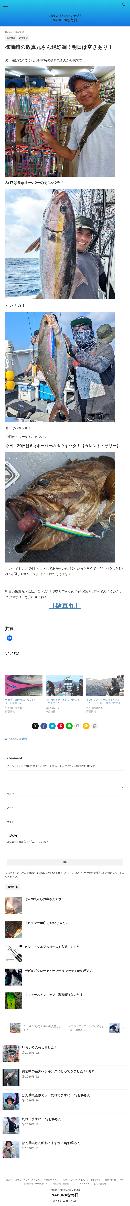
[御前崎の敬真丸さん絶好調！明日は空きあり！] (52, 726)
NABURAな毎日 (65, 20)
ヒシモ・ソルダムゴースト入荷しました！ (54, 947)
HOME (8, 1180)
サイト (10, 821)
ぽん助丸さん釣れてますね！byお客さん (51, 1143)
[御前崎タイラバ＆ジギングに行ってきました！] (64, 685)
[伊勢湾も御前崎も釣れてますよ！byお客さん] (23, 685)
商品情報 (12, 738)
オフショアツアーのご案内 (27, 1180)
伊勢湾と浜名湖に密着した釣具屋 (65, 1190)
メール (11, 807)
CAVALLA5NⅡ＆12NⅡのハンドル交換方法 (82, 1180)
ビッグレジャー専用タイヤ (36, 1183)
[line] (69, 726)
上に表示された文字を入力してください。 (29, 841)
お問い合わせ (100, 1183)
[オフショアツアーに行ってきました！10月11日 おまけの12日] (105, 685)
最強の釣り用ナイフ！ (115, 1180)
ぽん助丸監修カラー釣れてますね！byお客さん (56, 1095)
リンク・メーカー (81, 1183)
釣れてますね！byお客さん (41, 1119)
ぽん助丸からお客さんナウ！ (44, 899)
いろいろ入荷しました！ (39, 1047)
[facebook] (43, 726)
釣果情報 (23, 738)
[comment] (86, 726)
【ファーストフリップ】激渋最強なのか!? (53, 994)
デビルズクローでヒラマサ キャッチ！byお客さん (59, 970)
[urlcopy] (94, 726)
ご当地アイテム (51, 1180)
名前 (10, 793)
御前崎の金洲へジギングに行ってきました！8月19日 (60, 1071)
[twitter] (35, 726)
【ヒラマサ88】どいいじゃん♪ (46, 923)
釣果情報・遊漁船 (61, 1183)
